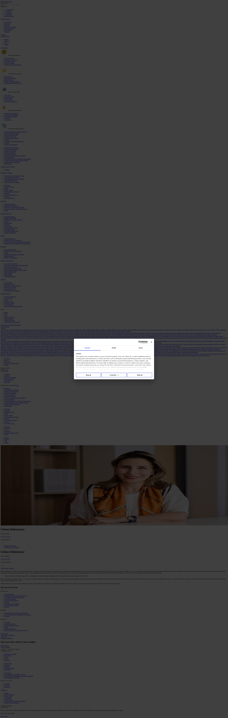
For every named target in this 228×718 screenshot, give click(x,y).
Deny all (88, 375)
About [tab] (141, 348)
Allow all (139, 375)
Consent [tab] (87, 348)
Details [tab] (114, 348)
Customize (113, 375)
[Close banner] (151, 342)
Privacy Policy (140, 369)
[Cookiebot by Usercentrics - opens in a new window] (140, 342)
